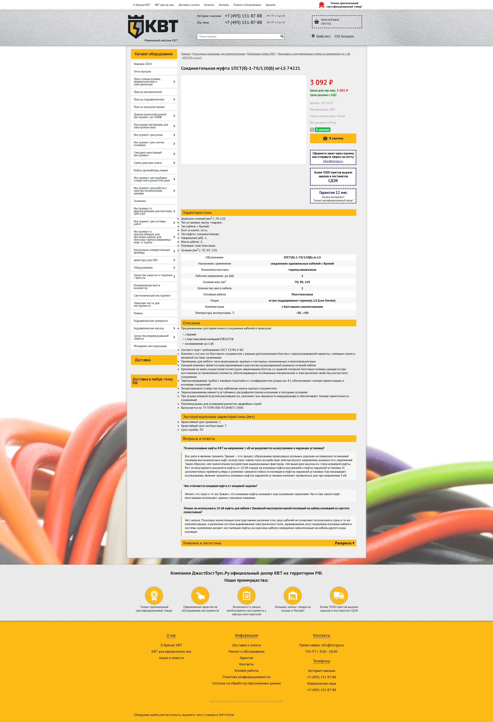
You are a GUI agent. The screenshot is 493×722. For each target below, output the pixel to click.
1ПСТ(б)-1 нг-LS (192, 57)
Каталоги (209, 5)
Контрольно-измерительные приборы (152, 251)
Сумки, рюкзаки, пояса (148, 163)
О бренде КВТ (141, 5)
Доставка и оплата (189, 5)
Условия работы (246, 670)
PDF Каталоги (344, 36)
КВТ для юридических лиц (171, 651)
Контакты (224, 5)
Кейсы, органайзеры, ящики (151, 170)
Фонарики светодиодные (150, 346)
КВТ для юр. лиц (164, 5)
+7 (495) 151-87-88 (243, 16)
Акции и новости (171, 658)
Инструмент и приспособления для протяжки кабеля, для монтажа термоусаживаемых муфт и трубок (152, 237)
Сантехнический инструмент (152, 295)
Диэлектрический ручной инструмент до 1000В (150, 116)
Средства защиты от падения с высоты (153, 276)
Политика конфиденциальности (246, 677)
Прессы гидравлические (149, 99)
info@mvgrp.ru (333, 161)
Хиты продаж (142, 71)
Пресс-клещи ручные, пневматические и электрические (147, 81)
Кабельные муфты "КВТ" (261, 53)
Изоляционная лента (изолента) (147, 286)
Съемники (140, 201)
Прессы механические (148, 92)
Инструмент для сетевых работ (150, 222)
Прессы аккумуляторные (149, 107)
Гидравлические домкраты (151, 321)
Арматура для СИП (146, 260)
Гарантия (270, 5)
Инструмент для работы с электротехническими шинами (150, 190)
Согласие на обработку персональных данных (246, 683)
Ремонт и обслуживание (247, 5)
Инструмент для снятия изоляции (149, 143)
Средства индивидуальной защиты (151, 337)
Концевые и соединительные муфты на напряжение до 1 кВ (314, 53)
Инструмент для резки (148, 135)
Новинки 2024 (142, 64)
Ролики (138, 313)
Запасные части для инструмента (146, 304)
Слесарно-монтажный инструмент (148, 154)
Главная (185, 53)
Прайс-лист (323, 36)
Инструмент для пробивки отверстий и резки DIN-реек (152, 179)
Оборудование (143, 267)
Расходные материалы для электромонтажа (151, 126)
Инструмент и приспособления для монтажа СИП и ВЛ (153, 211)
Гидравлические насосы (149, 328)
